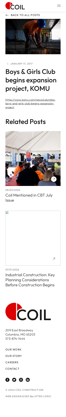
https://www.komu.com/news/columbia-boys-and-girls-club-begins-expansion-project (30, 103)
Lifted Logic (42, 396)
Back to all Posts (25, 15)
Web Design (13, 396)
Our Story (13, 356)
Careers (11, 362)
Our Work (13, 349)
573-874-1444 (15, 339)
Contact (12, 368)
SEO (26, 396)
